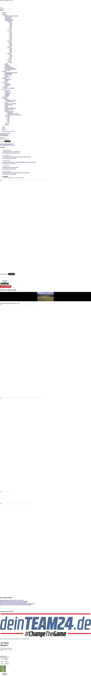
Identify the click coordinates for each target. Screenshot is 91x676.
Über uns (7, 80)
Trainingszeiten (8, 79)
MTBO (3, 89)
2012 (11, 38)
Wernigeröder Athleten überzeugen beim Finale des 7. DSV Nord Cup (16, 172)
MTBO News (7, 90)
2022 (11, 26)
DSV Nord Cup (7, 174)
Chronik (6, 63)
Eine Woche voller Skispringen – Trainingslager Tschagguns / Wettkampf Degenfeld (18, 162)
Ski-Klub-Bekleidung (9, 109)
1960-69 (9, 61)
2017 (11, 33)
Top (9, 163)
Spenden (6, 105)
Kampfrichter (10, 112)
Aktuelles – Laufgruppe (9, 88)
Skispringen (4, 14)
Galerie (6, 81)
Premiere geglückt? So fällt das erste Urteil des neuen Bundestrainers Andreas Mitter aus (17, 603)
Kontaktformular (10, 101)
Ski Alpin (4, 71)
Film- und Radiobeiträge (9, 68)
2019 (11, 31)
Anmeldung (7, 93)
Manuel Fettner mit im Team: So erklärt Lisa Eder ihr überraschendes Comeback (15, 604)
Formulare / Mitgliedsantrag (10, 108)
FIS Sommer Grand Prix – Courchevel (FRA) (11, 151)
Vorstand (6, 99)
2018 (11, 32)
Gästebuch (7, 124)
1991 (11, 51)
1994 (11, 48)
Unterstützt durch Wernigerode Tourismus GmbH (9, 303)
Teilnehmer (7, 94)
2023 (11, 25)
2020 (11, 29)
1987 (11, 56)
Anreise (6, 107)
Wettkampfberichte (8, 19)
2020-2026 (9, 21)
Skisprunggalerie (8, 66)
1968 (11, 62)
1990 (11, 52)
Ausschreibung (8, 18)
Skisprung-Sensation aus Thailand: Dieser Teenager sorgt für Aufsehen (14, 601)
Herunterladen (7, 141)
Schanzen (7, 64)
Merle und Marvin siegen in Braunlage (7, 144)
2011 (11, 39)
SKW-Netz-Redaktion (4, 135)
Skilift (6, 75)
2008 (11, 43)
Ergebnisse (7, 95)
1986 (11, 58)
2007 (11, 44)
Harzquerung (5, 97)
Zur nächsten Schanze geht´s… (11, 69)
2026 (11, 22)
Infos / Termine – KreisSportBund (14, 114)
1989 (11, 54)
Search (1, 7)
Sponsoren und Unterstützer (10, 103)
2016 (11, 34)
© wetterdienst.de (3, 665)
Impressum (4, 674)
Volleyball (4, 82)
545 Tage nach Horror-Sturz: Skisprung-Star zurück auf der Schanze (13, 602)
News (3, 13)
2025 (11, 23)
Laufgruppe (4, 87)
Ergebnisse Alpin (8, 74)
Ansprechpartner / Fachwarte (10, 100)
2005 (11, 45)
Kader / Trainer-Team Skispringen (11, 15)
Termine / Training (8, 16)
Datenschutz (4, 673)
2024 (11, 24)
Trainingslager (13, 158)
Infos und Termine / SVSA (12, 113)
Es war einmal (8, 70)
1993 (11, 49)
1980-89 (9, 53)
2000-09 (9, 41)
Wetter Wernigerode (3, 656)
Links (6, 123)
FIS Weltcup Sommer (16, 153)
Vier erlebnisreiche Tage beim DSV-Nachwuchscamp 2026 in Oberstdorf (16, 156)
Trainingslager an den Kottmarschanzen (10, 167)
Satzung (6, 102)
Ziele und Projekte (8, 104)
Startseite (4, 12)
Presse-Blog (7, 115)
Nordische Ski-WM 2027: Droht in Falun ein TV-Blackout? (11, 600)
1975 (11, 60)
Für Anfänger (7, 65)
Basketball (4, 78)
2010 (11, 40)
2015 (11, 35)
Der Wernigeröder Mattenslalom (11, 72)
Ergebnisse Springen (9, 20)
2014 (11, 36)
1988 (11, 55)
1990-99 (9, 46)
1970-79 (9, 59)
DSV (3, 158)
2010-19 (9, 30)
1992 (11, 50)
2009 (11, 42)
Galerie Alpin (7, 76)
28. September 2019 (4, 134)
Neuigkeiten (7, 83)
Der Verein (4, 98)
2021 (11, 28)
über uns (6, 85)
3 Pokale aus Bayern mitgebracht (6, 143)
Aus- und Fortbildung (9, 111)
